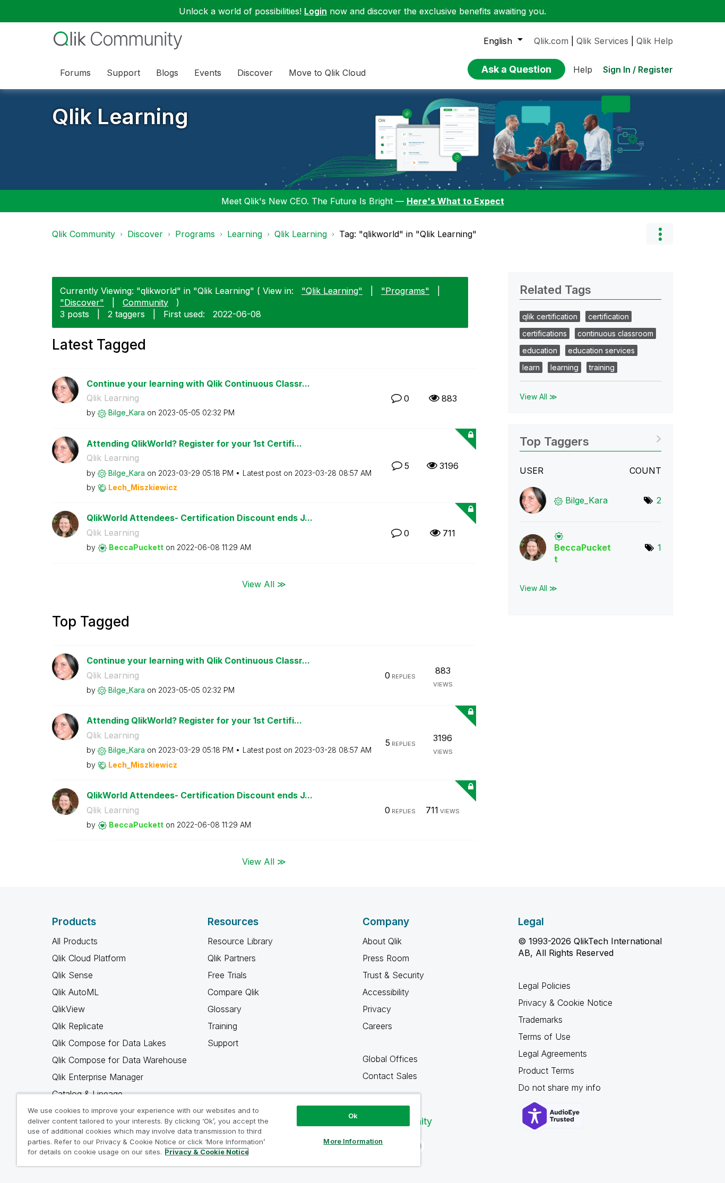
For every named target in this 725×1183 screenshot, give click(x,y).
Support (223, 1043)
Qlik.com (551, 41)
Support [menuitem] (123, 72)
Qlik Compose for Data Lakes (109, 1043)
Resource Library (240, 941)
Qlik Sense (72, 975)
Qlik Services (602, 41)
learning (564, 367)
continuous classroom (615, 333)
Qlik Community (83, 234)
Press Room (385, 958)
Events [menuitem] (207, 72)
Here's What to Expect (455, 201)
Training (222, 1026)
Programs (195, 234)
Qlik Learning (120, 116)
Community (145, 302)
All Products (75, 941)
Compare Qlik (233, 992)
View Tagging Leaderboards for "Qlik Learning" (590, 437)
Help (582, 69)
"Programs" (405, 290)
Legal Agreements (552, 1053)
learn (531, 367)
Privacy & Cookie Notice (565, 1002)
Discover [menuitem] (255, 72)
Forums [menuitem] (75, 72)
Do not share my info (560, 1087)
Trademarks (540, 1019)
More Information (353, 1141)
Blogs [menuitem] (167, 72)
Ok (353, 1115)
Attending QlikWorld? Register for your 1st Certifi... (194, 443)
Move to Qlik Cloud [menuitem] (327, 72)
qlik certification (549, 316)
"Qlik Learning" (331, 290)
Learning (244, 234)
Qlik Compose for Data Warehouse (119, 1060)
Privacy (376, 1009)
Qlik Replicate (77, 1026)
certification (608, 316)
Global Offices (390, 1059)
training (602, 367)
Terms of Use (544, 1036)
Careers (377, 1026)
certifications (544, 333)
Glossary (224, 1009)
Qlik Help (654, 41)
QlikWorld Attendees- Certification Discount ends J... (200, 517)
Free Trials (227, 975)
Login (315, 11)
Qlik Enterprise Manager (97, 1077)
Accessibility (385, 992)
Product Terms (546, 1070)
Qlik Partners (232, 958)
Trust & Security (393, 975)
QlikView (68, 1009)
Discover (145, 234)
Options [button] (659, 234)
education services (601, 350)
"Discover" (82, 302)
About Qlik (382, 941)
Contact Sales (389, 1076)
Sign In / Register (638, 69)
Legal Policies (544, 985)
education (539, 350)
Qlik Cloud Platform (89, 958)
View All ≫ (264, 584)
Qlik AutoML (75, 992)
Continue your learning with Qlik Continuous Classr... (198, 383)
